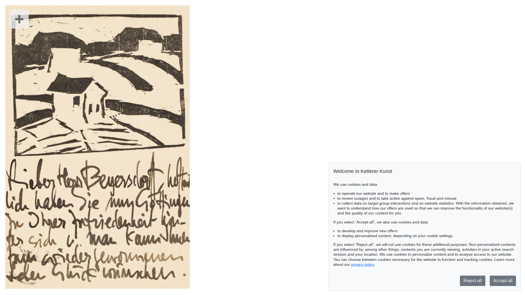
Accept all (502, 280)
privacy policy (362, 264)
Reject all (472, 280)
